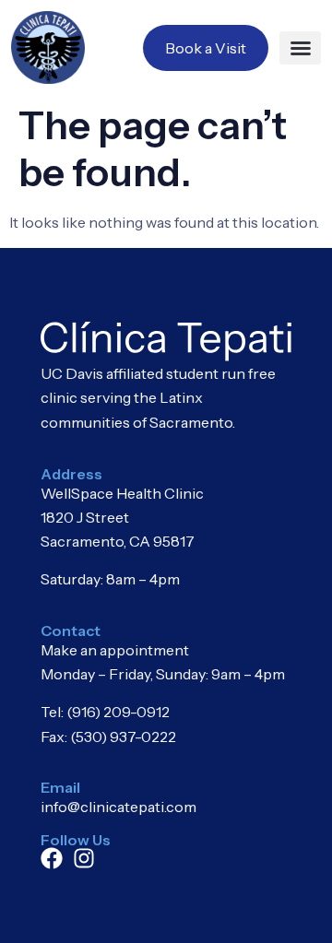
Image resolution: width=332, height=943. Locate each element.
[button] (300, 48)
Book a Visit (205, 48)
